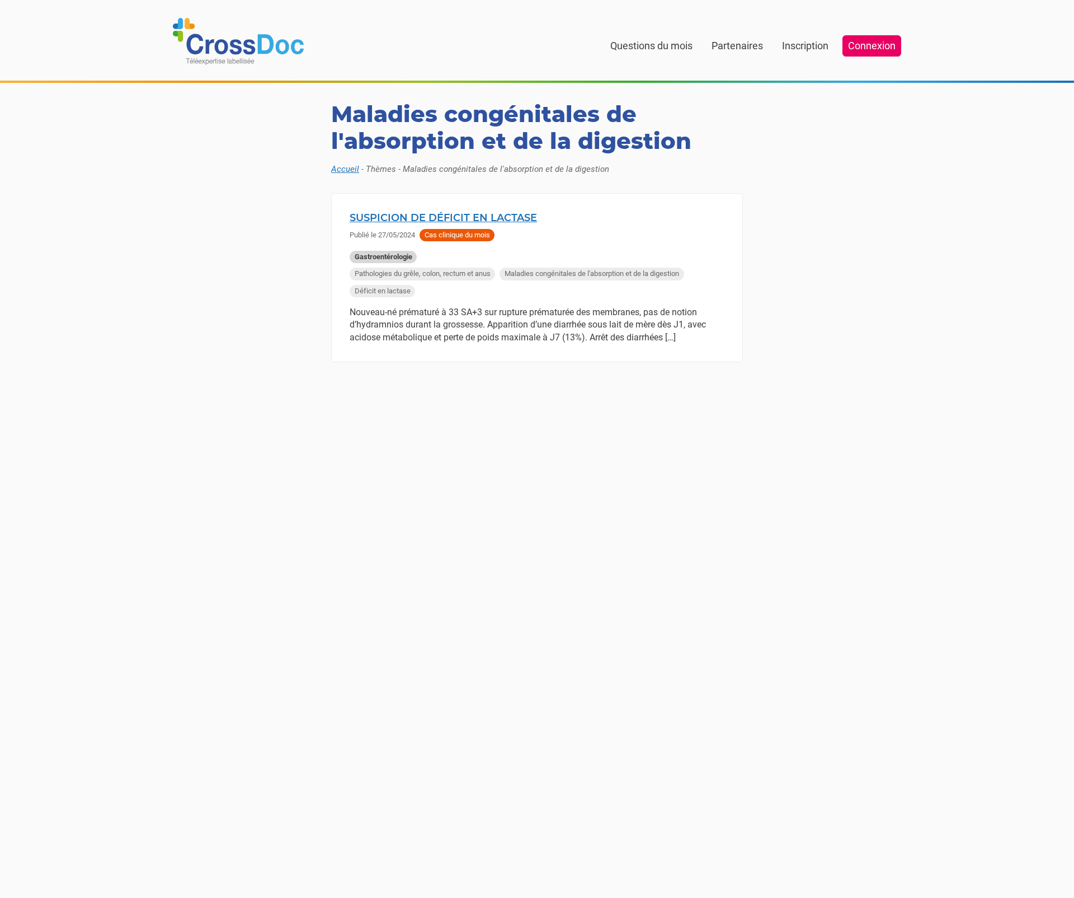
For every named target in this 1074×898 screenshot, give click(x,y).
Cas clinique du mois (457, 235)
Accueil (345, 169)
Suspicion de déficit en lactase (443, 218)
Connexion (872, 46)
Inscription (805, 46)
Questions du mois (651, 46)
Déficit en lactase (383, 291)
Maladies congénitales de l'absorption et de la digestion (592, 273)
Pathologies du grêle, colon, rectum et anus (423, 273)
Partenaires (737, 46)
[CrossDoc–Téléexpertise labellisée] (238, 41)
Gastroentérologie (383, 256)
